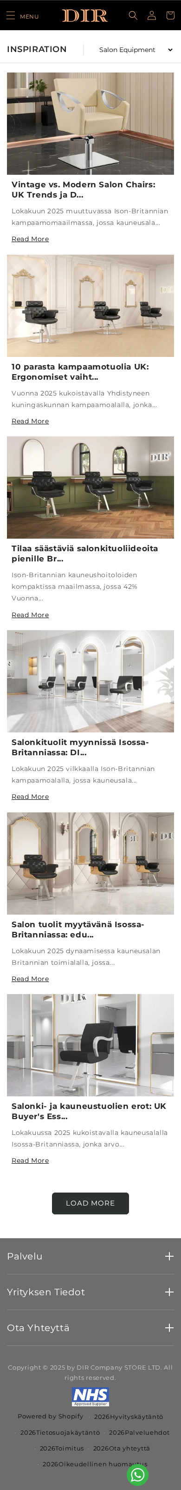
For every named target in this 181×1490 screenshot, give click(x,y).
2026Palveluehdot (139, 1432)
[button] (22, 15)
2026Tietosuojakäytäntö (60, 1432)
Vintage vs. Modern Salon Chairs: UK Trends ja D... (83, 189)
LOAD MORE (90, 1203)
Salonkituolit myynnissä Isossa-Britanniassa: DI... (80, 747)
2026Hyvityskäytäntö (128, 1416)
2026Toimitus (62, 1448)
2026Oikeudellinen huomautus (95, 1464)
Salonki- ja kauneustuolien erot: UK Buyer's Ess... (89, 1111)
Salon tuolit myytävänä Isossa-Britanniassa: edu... (78, 929)
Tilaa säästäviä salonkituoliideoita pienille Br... (85, 553)
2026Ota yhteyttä (121, 1448)
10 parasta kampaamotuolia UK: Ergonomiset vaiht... (80, 372)
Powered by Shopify (51, 1416)
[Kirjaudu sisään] (151, 15)
